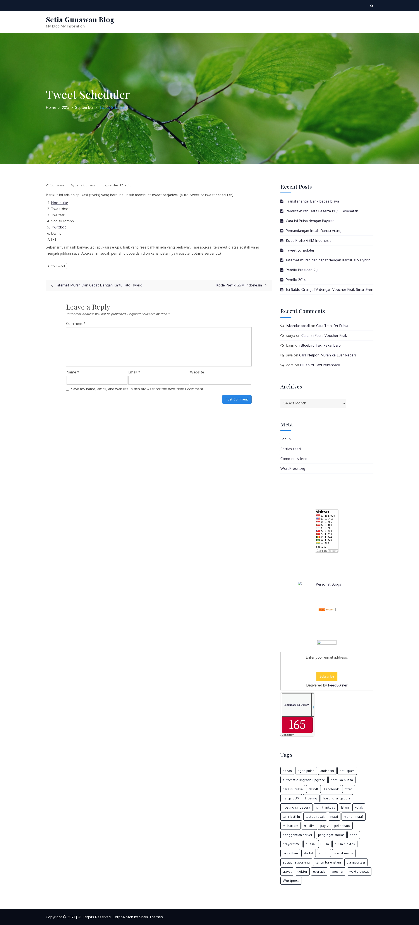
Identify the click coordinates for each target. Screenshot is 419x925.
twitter (302, 871)
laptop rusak (315, 816)
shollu (323, 853)
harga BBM (291, 798)
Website (197, 372)
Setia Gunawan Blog (80, 19)
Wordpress (291, 880)
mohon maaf (353, 816)
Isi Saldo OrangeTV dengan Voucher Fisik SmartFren (329, 289)
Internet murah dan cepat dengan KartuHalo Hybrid (328, 260)
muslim (309, 826)
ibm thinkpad (325, 807)
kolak (359, 807)
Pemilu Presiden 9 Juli (304, 270)
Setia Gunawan (86, 185)
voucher (337, 871)
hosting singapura (296, 807)
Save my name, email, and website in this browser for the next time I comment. (137, 389)
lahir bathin (291, 816)
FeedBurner (337, 685)
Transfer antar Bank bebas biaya (312, 201)
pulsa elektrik (345, 844)
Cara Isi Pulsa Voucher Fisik (324, 335)
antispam (327, 771)
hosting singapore (337, 798)
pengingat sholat (331, 835)
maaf (334, 816)
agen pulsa (306, 771)
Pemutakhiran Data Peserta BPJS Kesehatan (322, 211)
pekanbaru (342, 826)
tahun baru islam (328, 862)
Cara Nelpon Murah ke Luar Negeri (327, 355)
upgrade (319, 871)
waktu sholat (359, 871)
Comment (76, 323)
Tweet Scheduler (300, 250)
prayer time (291, 844)
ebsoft (313, 789)
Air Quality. (296, 704)
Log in (285, 439)
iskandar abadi (298, 326)
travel (287, 871)
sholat (308, 853)
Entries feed (290, 449)
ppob (353, 835)
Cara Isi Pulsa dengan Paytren (310, 221)
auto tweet (56, 266)
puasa (310, 844)
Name (73, 372)
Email (134, 372)
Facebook (331, 789)
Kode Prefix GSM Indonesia (308, 240)
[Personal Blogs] (326, 584)
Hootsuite (59, 203)
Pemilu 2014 (296, 280)
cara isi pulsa (293, 789)
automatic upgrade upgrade (304, 780)
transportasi (356, 862)
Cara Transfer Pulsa (332, 326)
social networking (296, 862)
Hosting (311, 798)
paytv (324, 826)
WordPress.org (292, 468)
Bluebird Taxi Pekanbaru (321, 345)
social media (343, 853)
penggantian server (297, 835)
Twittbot (58, 227)
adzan (287, 771)
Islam (345, 807)
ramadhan (290, 853)
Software (57, 185)
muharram (290, 826)
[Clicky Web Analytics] (326, 609)
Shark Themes (151, 917)
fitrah (349, 789)
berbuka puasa (342, 780)
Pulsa (325, 844)
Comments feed (293, 459)
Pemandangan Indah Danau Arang (313, 230)
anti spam (347, 771)
